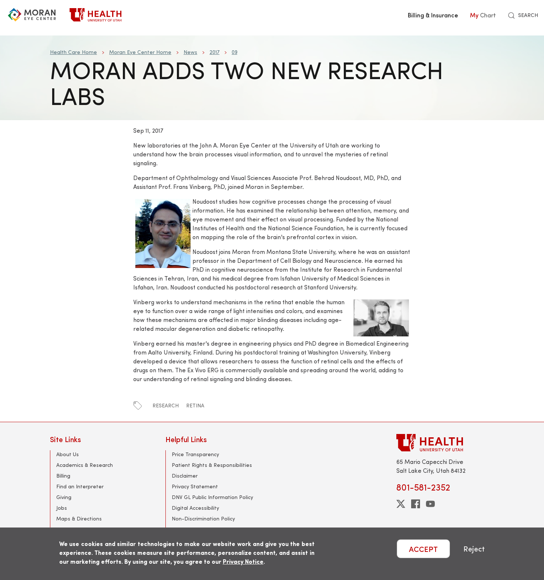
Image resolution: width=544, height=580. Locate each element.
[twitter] (400, 503)
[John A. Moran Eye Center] (32, 15)
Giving (63, 497)
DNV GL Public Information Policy (212, 497)
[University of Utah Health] (95, 15)
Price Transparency (195, 454)
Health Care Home (73, 51)
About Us (67, 454)
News (190, 51)
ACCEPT (423, 549)
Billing (63, 475)
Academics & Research (84, 464)
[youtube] (430, 503)
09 (234, 51)
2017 (214, 51)
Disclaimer (185, 475)
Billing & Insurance (433, 15)
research (165, 405)
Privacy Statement (195, 486)
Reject (474, 549)
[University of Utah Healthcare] (445, 442)
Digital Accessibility (195, 507)
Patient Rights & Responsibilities (212, 464)
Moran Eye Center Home (140, 51)
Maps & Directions (79, 518)
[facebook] (415, 503)
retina (195, 405)
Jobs (61, 507)
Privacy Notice (243, 561)
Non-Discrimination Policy (203, 518)
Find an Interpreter (80, 486)
